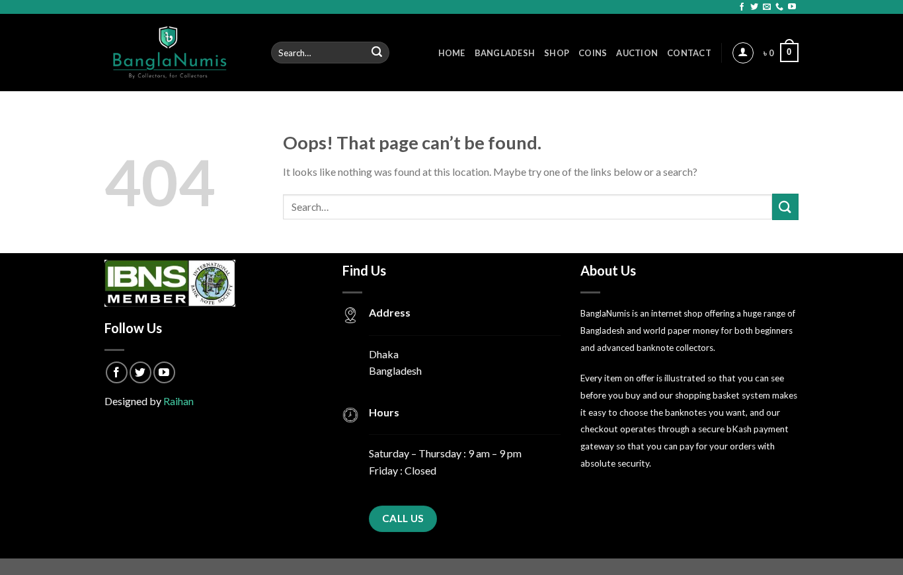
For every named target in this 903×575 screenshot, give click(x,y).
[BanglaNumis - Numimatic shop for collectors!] (177, 52)
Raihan (178, 401)
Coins (592, 53)
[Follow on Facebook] (742, 7)
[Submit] (377, 53)
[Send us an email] (767, 7)
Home (451, 53)
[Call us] (779, 7)
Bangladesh (505, 53)
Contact (689, 53)
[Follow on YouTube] (792, 7)
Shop (556, 53)
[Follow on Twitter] (754, 7)
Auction (637, 53)
